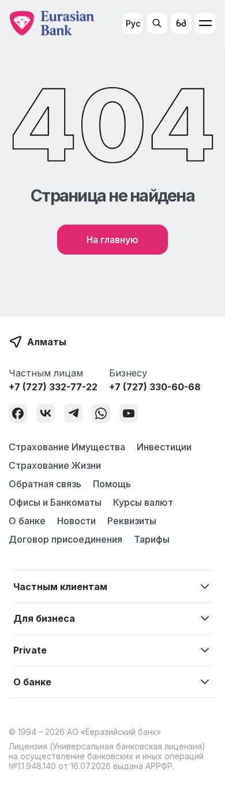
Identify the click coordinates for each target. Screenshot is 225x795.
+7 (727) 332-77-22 (53, 387)
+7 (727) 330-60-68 (155, 387)
